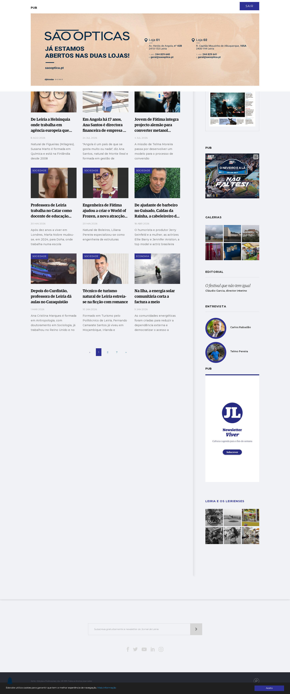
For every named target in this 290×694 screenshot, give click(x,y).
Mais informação (106, 687)
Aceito (269, 688)
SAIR (249, 6)
